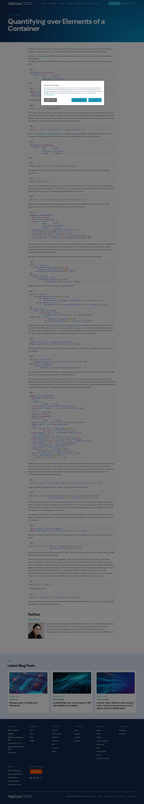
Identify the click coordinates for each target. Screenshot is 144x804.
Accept (95, 100)
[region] (73, 93)
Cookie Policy (50, 94)
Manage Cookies (50, 100)
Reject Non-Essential (79, 100)
